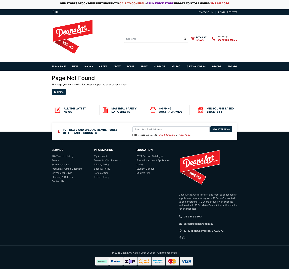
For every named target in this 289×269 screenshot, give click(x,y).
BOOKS (88, 66)
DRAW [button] (117, 66)
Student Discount (145, 168)
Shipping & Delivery (62, 177)
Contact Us (58, 181)
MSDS (139, 164)
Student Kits (143, 172)
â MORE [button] (216, 66)
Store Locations (60, 164)
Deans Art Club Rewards (107, 160)
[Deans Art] (72, 38)
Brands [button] (232, 66)
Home (60, 91)
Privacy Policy (184, 135)
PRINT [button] (144, 66)
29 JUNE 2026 (219, 3)
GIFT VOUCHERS (196, 66)
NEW (75, 66)
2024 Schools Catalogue (149, 156)
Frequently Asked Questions (67, 168)
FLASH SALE (59, 66)
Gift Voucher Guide (62, 172)
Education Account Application (153, 160)
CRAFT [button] (103, 66)
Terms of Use (101, 172)
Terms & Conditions (166, 135)
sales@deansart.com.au (198, 223)
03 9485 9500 (227, 39)
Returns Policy (102, 177)
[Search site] (185, 39)
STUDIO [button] (175, 66)
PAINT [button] (130, 66)
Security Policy (102, 168)
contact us (206, 12)
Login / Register (227, 12)
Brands (55, 160)
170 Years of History (63, 156)
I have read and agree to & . (162, 135)
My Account (100, 156)
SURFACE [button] (159, 66)
